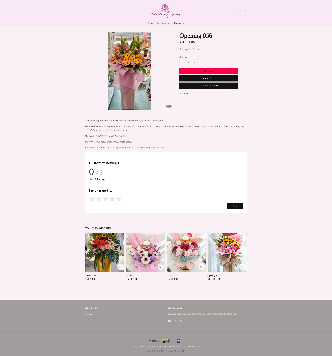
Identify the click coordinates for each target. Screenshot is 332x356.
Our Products (163, 23)
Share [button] (185, 93)
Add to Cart (208, 78)
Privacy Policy (167, 351)
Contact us (179, 23)
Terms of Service (153, 351)
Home (150, 23)
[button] (234, 11)
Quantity (183, 57)
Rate (235, 206)
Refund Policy (180, 351)
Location (89, 314)
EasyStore (178, 346)
